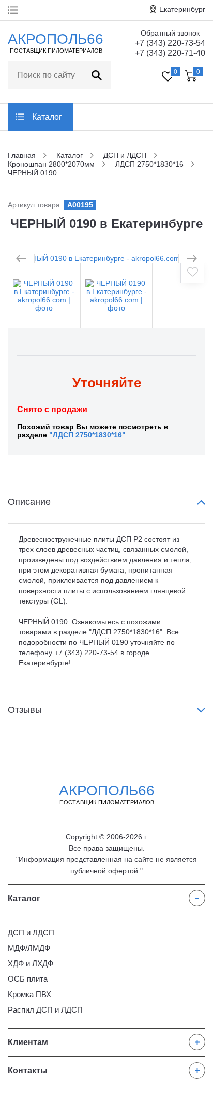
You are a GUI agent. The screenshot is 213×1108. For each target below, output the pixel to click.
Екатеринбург (182, 9)
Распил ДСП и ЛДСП (45, 1009)
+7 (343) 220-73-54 (170, 43)
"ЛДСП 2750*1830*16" (87, 435)
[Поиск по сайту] (97, 75)
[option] (106, 258)
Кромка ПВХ (29, 994)
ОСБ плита (28, 978)
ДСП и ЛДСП (31, 932)
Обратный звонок (170, 33)
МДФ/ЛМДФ (29, 947)
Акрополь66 (107, 794)
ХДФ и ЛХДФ (30, 963)
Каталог (47, 116)
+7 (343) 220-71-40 (170, 52)
